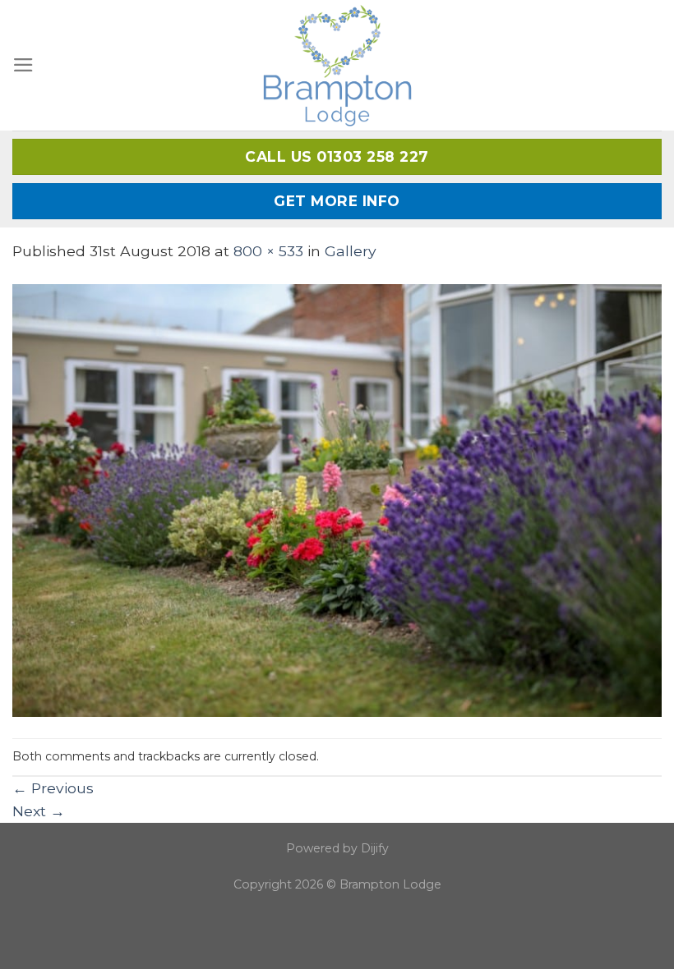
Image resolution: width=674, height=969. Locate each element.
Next (38, 811)
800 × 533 (268, 250)
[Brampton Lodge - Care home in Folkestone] (337, 65)
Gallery (350, 250)
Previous (53, 788)
